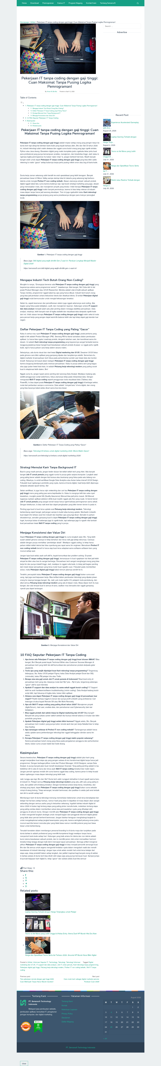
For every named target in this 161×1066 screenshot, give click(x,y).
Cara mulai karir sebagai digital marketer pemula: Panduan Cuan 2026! (81, 979)
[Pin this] (26, 880)
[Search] (138, 3)
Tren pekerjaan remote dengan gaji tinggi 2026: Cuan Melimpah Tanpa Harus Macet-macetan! (37, 979)
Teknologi (61, 962)
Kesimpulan (31, 121)
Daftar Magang (68, 1021)
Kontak (64, 1005)
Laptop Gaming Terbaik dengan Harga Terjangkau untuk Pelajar (50, 912)
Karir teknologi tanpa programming (85, 964)
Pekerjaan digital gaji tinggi (30, 967)
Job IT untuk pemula (64, 964)
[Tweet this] (26, 878)
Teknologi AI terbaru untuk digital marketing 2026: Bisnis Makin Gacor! (61, 451)
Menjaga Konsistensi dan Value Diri (44, 115)
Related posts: (37, 126)
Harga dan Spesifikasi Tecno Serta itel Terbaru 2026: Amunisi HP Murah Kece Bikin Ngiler (61, 955)
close (24, 1063)
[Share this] (25, 875)
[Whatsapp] (26, 886)
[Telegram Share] (26, 883)
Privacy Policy (67, 1013)
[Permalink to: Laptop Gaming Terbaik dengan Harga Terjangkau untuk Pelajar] (37, 901)
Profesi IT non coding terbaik (75, 967)
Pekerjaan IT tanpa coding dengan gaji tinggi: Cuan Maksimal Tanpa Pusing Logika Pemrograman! (62, 106)
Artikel (30, 962)
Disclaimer (66, 1017)
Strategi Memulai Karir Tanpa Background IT (47, 113)
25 (111, 1027)
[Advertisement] (66, 14)
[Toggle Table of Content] (22, 103)
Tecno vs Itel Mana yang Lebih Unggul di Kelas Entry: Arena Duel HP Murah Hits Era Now (60, 933)
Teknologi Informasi (73, 962)
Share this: (36, 123)
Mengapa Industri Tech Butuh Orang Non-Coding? (48, 108)
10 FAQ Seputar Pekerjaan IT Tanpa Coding (42, 118)
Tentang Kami (67, 1001)
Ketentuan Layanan (69, 1009)
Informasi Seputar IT (40, 962)
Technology (53, 962)
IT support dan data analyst (46, 964)
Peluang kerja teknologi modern (52, 967)
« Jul (105, 1038)
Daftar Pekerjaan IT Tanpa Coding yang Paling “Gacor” (50, 111)
